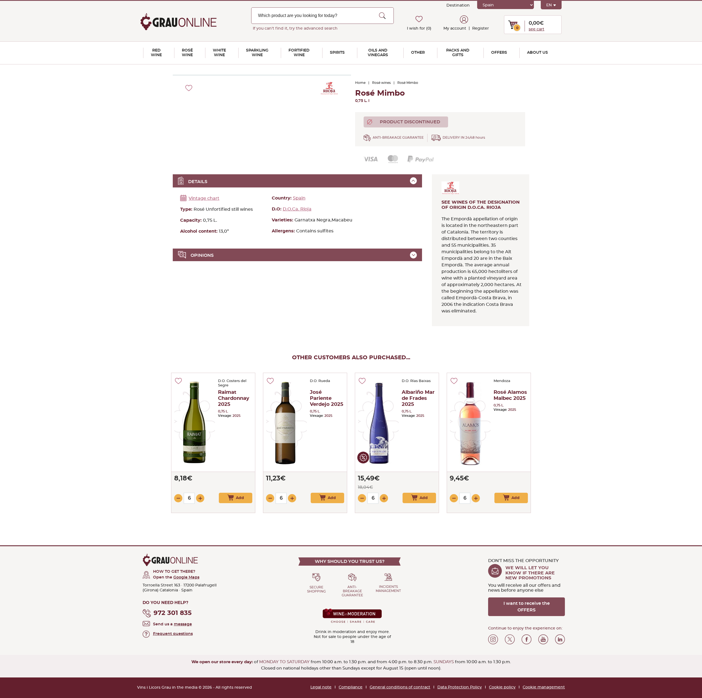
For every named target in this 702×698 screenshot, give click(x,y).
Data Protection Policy (459, 687)
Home (360, 82)
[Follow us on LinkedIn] (560, 639)
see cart (536, 29)
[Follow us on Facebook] (526, 639)
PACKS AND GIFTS (457, 53)
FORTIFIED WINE (299, 53)
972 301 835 (173, 613)
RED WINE (156, 53)
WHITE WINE (219, 53)
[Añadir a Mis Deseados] (178, 381)
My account (454, 28)
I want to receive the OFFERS (526, 606)
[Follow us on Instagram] (493, 639)
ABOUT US (537, 53)
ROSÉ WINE (187, 53)
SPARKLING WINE (257, 53)
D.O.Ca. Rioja (297, 209)
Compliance (351, 687)
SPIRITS (337, 53)
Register (480, 28)
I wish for (419, 28)
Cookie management (544, 687)
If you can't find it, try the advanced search (295, 28)
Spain (299, 198)
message (183, 624)
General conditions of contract (400, 687)
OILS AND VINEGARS (378, 53)
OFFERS (499, 53)
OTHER (418, 53)
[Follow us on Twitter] (510, 639)
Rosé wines (381, 82)
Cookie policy (502, 687)
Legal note (321, 687)
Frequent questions (173, 634)
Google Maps (186, 577)
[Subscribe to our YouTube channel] (543, 639)
